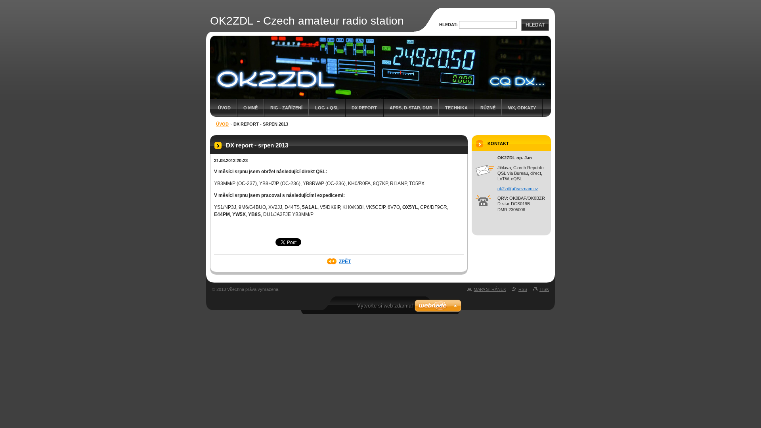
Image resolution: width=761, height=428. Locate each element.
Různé (487, 107)
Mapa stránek (490, 289)
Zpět (345, 261)
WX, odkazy (522, 107)
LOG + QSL (327, 107)
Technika (456, 107)
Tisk (544, 289)
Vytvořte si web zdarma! (385, 306)
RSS (522, 289)
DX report (364, 107)
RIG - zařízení (286, 107)
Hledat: (448, 24)
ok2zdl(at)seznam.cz (517, 188)
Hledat (535, 25)
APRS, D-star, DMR (411, 107)
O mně (250, 107)
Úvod (224, 107)
